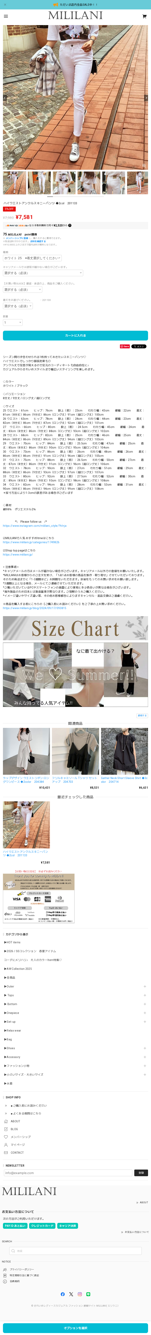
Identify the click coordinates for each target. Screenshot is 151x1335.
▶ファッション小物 (16, 1065)
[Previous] (5, 98)
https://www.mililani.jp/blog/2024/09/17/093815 (34, 608)
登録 (141, 1172)
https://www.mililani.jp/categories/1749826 (31, 542)
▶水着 (8, 1083)
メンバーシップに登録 (17, 238)
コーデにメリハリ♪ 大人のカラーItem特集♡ (33, 960)
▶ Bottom (10, 1004)
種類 (5, 252)
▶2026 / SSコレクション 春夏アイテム (30, 951)
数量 (5, 316)
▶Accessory (12, 1057)
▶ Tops (9, 995)
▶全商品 (9, 977)
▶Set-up (10, 1021)
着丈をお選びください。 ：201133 (27, 300)
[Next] (146, 98)
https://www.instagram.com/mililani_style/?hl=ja (34, 525)
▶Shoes (9, 1048)
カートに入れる (75, 335)
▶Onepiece (11, 1012)
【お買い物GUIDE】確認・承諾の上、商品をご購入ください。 (39, 283)
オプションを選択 (75, 1328)
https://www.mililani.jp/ (18, 554)
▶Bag (8, 1039)
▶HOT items (12, 942)
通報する (142, 715)
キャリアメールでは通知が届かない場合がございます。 (35, 267)
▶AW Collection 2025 (18, 968)
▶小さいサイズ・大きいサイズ (23, 1074)
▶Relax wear (12, 1030)
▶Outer (9, 986)
